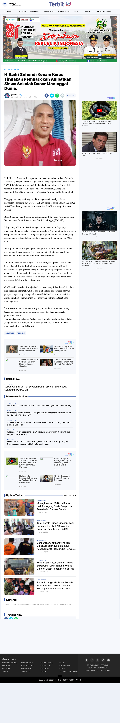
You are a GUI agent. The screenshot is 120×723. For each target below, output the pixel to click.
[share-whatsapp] (57, 95)
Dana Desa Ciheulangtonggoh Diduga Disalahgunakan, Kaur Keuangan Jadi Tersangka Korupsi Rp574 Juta (55, 545)
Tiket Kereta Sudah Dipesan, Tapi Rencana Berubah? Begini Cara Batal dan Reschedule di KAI (55, 526)
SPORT (76, 11)
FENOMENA (49, 11)
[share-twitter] (52, 95)
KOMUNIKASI (64, 666)
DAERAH (22, 11)
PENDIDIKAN (26, 669)
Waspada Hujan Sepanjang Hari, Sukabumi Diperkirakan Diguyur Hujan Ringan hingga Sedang (38, 433)
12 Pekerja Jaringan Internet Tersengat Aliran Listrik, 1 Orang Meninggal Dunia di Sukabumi (39, 423)
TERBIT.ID (21, 333)
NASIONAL (9, 11)
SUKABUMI (10, 333)
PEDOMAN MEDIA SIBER (97, 668)
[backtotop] (60, 677)
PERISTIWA (35, 11)
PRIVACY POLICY (91, 670)
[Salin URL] (62, 95)
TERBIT (5, 672)
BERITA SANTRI (27, 663)
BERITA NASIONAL (9, 663)
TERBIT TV (88, 11)
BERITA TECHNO (46, 663)
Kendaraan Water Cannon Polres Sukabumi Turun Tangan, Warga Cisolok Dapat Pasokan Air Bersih (55, 565)
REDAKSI (104, 665)
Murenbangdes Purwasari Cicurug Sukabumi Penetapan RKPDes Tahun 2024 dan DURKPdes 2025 (39, 414)
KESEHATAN (64, 11)
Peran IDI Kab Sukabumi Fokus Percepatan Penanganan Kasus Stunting (39, 405)
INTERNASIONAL (105, 11)
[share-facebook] (47, 95)
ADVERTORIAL (43, 580)
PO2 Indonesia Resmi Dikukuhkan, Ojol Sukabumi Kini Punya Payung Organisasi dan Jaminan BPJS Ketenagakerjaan (38, 442)
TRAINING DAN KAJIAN (68, 672)
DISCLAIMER (105, 670)
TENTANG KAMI (93, 665)
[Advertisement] (99, 79)
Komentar (71, 95)
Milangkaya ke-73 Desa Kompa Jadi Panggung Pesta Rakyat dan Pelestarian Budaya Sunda (55, 506)
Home (6, 69)
